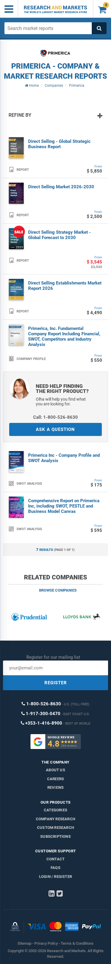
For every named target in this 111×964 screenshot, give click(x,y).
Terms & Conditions (77, 943)
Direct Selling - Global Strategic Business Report (59, 144)
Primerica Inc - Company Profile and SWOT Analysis (64, 458)
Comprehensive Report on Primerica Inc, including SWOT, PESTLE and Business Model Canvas (63, 506)
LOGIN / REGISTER (55, 876)
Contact (55, 859)
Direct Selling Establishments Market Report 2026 (65, 285)
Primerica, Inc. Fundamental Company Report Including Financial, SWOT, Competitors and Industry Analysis (64, 336)
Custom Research (55, 827)
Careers (55, 779)
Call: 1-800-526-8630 (55, 417)
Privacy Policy (46, 943)
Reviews (55, 787)
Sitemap (24, 943)
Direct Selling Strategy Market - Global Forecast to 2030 (59, 235)
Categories (55, 810)
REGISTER (55, 682)
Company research (55, 819)
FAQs (55, 867)
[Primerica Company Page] (55, 53)
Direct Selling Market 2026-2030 (61, 186)
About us (55, 770)
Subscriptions (55, 836)
